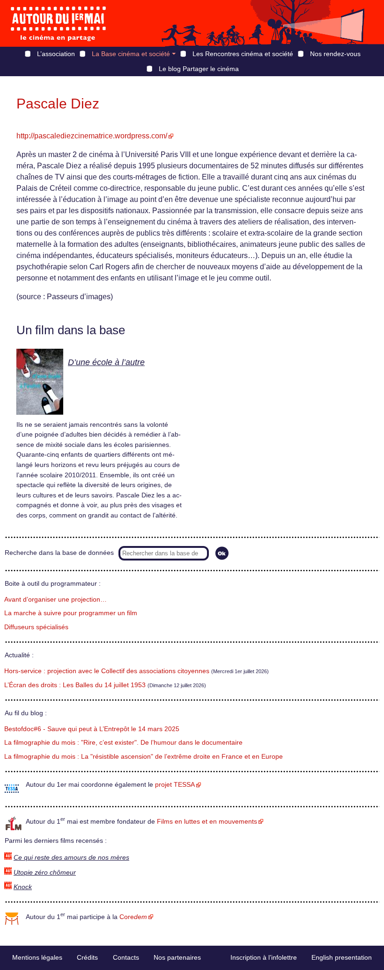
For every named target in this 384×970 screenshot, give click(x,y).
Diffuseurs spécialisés (36, 627)
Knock (23, 887)
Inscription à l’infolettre (263, 957)
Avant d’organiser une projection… (55, 599)
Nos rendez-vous (335, 53)
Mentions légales (37, 957)
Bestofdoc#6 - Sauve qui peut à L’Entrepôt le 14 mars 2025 (91, 729)
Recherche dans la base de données (59, 552)
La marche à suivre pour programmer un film (70, 613)
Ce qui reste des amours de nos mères (71, 857)
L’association (56, 53)
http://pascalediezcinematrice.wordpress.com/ (91, 136)
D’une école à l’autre (106, 362)
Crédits (87, 957)
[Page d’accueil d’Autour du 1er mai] (58, 23)
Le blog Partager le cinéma (199, 68)
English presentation (341, 957)
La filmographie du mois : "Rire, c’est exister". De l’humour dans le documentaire (123, 742)
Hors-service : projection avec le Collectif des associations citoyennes (106, 671)
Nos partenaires (177, 957)
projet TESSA (175, 784)
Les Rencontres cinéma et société (242, 53)
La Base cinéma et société (131, 53)
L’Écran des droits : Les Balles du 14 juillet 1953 (75, 685)
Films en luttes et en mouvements (207, 821)
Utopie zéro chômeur (45, 872)
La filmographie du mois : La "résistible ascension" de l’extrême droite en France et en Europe (143, 756)
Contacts (126, 957)
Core (133, 916)
